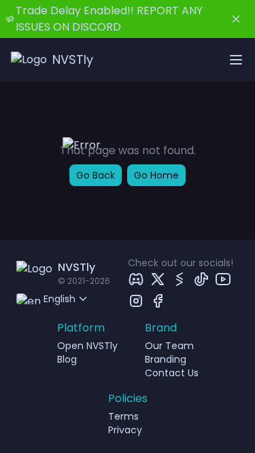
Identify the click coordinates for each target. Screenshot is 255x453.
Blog (67, 359)
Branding (165, 359)
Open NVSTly (87, 345)
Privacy (125, 430)
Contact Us (172, 373)
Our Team (169, 345)
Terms (123, 416)
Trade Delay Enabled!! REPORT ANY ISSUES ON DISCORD (109, 19)
